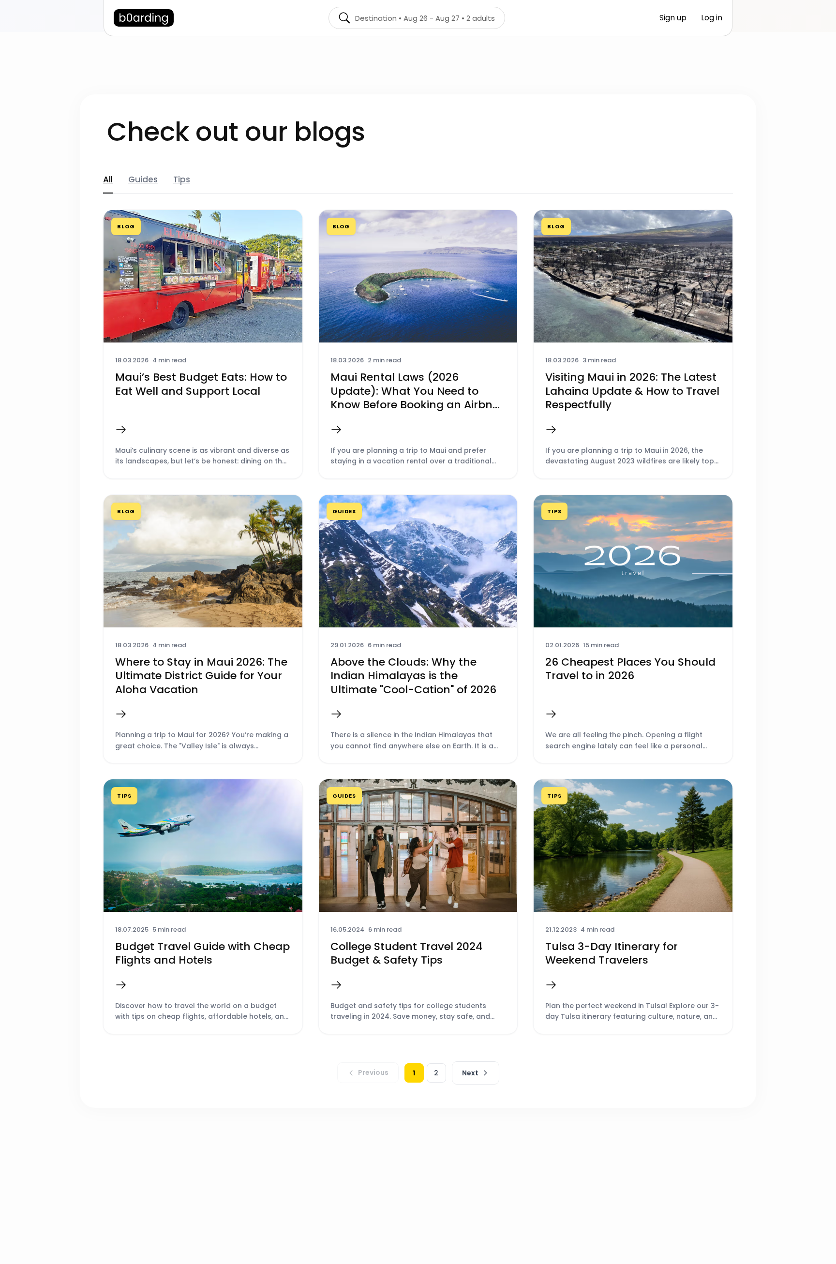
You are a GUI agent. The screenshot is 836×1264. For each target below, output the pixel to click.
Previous (373, 1072)
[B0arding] (144, 18)
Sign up (673, 17)
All (108, 179)
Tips (181, 179)
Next (470, 1073)
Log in (711, 17)
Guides (143, 179)
